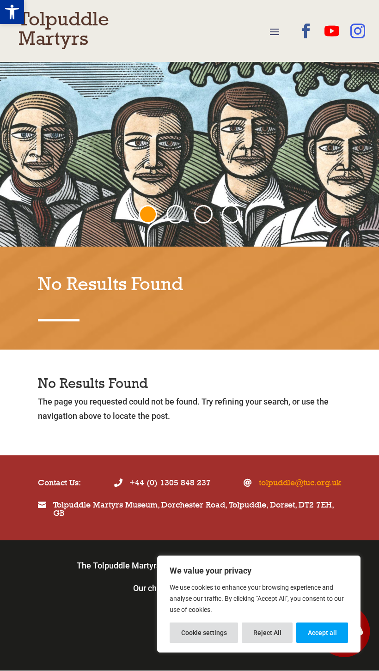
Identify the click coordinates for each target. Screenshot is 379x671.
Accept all (322, 632)
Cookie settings (204, 632)
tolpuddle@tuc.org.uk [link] (300, 482)
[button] (274, 31)
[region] (259, 604)
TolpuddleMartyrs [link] (63, 28)
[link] (12, 12)
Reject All (267, 632)
